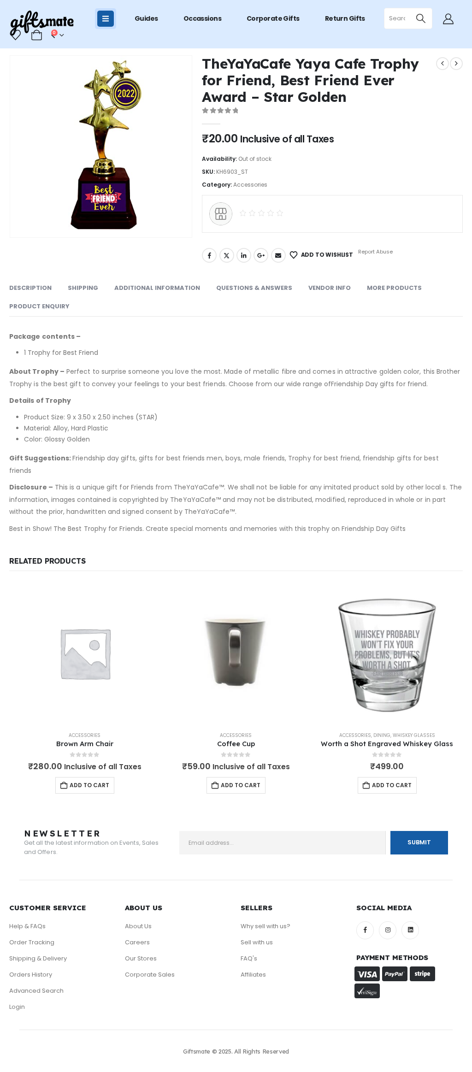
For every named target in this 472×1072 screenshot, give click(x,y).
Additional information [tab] (157, 287)
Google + (261, 255)
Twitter (226, 255)
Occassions (202, 18)
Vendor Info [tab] (329, 287)
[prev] (442, 63)
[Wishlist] (15, 35)
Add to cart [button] (89, 785)
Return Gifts (345, 18)
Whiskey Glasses (414, 735)
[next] (456, 63)
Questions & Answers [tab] (254, 287)
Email (278, 255)
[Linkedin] (410, 930)
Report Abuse (375, 251)
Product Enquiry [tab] (39, 306)
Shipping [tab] (83, 287)
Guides (146, 18)
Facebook (209, 255)
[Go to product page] (85, 653)
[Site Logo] (41, 23)
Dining (381, 735)
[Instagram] (387, 930)
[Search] (421, 18)
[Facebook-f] (365, 930)
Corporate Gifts (273, 18)
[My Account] (448, 18)
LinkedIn (243, 255)
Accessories (250, 184)
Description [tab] (30, 287)
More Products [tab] (394, 287)
